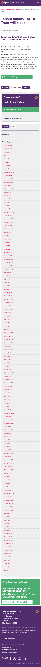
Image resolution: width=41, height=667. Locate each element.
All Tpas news (16, 87)
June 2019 (7, 282)
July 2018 (7, 245)
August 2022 (7, 409)
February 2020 (8, 309)
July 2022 (7, 406)
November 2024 (9, 500)
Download (9, 602)
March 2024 (7, 473)
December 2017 (9, 222)
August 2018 (7, 249)
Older (25, 87)
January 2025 (8, 507)
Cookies (38, 663)
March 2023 (7, 433)
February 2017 (8, 189)
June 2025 (7, 523)
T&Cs (23, 663)
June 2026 (7, 563)
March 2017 (7, 192)
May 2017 (7, 199)
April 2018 (7, 235)
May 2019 (7, 279)
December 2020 (9, 343)
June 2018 (7, 242)
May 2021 (7, 359)
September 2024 (9, 493)
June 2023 (7, 443)
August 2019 (7, 289)
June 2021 (7, 363)
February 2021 (8, 349)
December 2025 (9, 543)
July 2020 (7, 326)
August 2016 (7, 169)
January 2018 (8, 225)
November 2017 (9, 219)
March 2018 (7, 232)
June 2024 (7, 483)
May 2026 (7, 560)
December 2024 (9, 503)
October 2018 (8, 256)
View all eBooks (24, 602)
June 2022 (7, 403)
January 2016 (8, 145)
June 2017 (7, 202)
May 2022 (7, 399)
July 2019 (7, 286)
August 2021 (7, 369)
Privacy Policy (30, 663)
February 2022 (8, 389)
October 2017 (8, 215)
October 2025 (8, 537)
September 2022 (9, 413)
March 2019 (7, 272)
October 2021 (8, 376)
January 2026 (8, 547)
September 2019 (9, 292)
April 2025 (7, 517)
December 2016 (9, 182)
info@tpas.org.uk (10, 649)
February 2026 (8, 550)
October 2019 (8, 296)
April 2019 (7, 276)
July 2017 (7, 205)
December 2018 (9, 262)
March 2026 (7, 553)
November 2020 (9, 339)
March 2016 (7, 152)
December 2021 (9, 383)
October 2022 (8, 416)
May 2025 (7, 520)
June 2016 (7, 162)
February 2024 (8, 470)
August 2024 (7, 490)
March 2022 (7, 393)
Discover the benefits (14, 109)
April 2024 (7, 476)
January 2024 (8, 466)
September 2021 (9, 373)
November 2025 (9, 540)
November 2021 (9, 379)
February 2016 (8, 148)
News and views (6, 9)
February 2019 (8, 269)
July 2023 (7, 446)
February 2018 (8, 229)
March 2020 (7, 312)
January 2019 (8, 266)
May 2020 (7, 319)
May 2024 (7, 480)
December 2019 (9, 302)
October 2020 (8, 336)
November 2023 (9, 460)
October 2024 (8, 496)
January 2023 (8, 426)
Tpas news (15, 9)
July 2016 (7, 165)
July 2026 (7, 567)
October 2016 (8, 175)
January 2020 (8, 306)
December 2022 (9, 423)
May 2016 (7, 158)
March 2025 (7, 513)
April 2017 (7, 195)
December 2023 (9, 463)
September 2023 (9, 453)
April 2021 (7, 356)
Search (6, 126)
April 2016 (7, 155)
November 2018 (9, 259)
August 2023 (7, 450)
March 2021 (7, 353)
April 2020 (7, 316)
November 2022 (9, 420)
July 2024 (7, 486)
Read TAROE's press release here (17, 77)
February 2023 (8, 430)
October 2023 (8, 456)
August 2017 (7, 209)
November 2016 (9, 179)
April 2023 (7, 436)
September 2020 (9, 333)
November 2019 (9, 299)
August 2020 (7, 329)
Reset (13, 126)
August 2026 (7, 570)
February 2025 (8, 510)
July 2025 (7, 527)
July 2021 (7, 366)
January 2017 (8, 185)
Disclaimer (18, 663)
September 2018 (9, 252)
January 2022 (8, 386)
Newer (6, 87)
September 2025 (9, 533)
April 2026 (7, 557)
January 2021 (8, 346)
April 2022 (7, 396)
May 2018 (7, 239)
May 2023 (7, 440)
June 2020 (7, 322)
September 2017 (9, 212)
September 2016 (9, 172)
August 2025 (7, 530)
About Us (11, 663)
